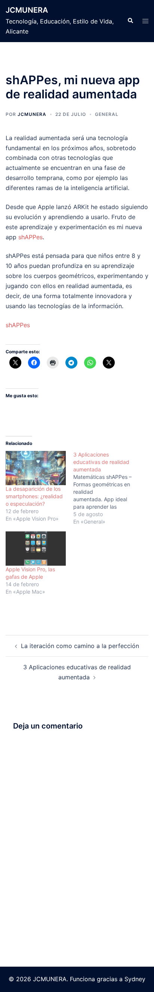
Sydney (134, 979)
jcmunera (32, 114)
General (106, 114)
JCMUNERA (27, 10)
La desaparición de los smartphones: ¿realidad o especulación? (34, 496)
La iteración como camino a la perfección (80, 646)
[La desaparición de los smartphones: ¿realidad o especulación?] (36, 468)
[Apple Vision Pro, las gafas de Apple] (36, 548)
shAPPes (30, 237)
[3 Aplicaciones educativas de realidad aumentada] (107, 488)
